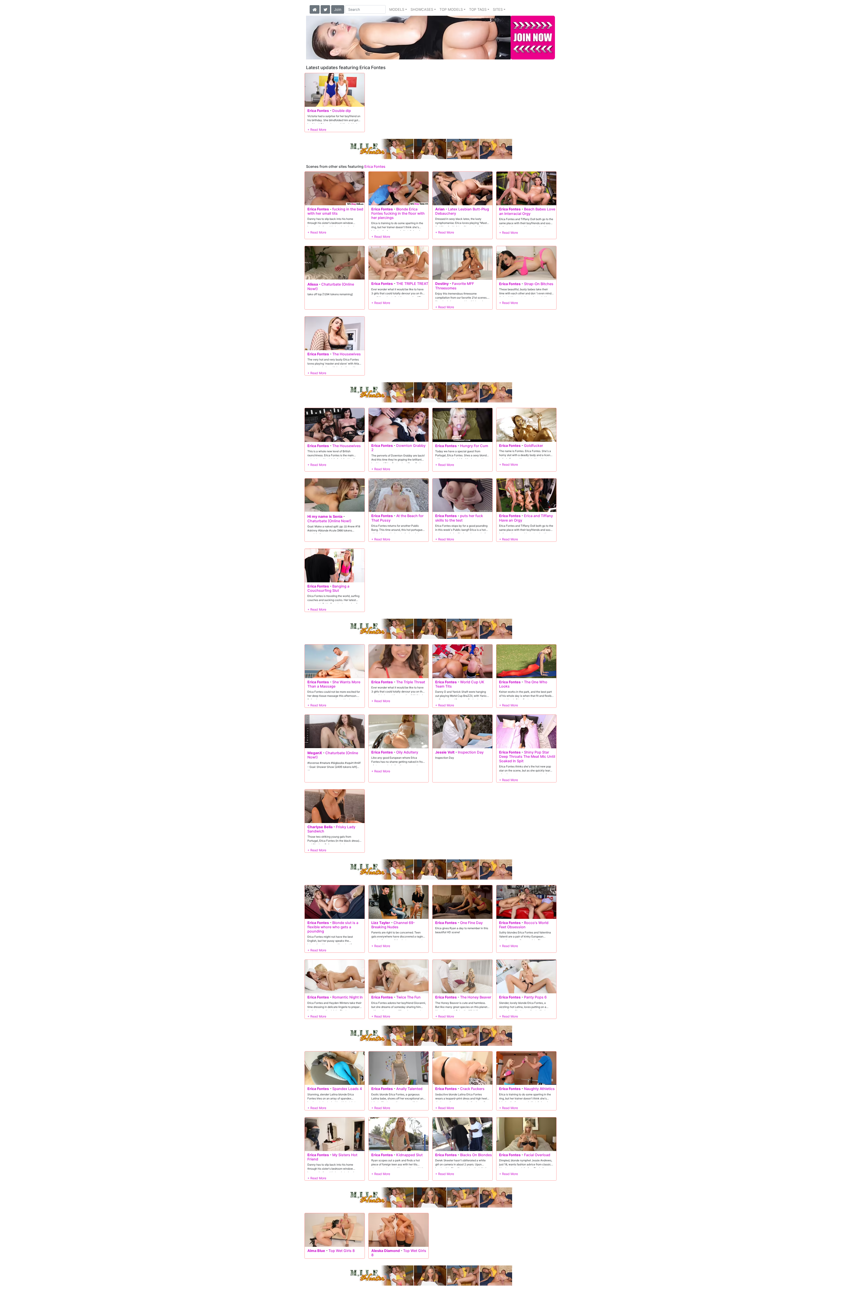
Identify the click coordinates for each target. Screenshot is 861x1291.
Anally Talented (409, 1088)
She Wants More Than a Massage (333, 684)
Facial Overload (537, 1155)
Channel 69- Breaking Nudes (393, 924)
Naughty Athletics (539, 1088)
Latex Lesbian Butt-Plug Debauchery (462, 211)
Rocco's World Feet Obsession (523, 924)
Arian (440, 209)
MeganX (314, 753)
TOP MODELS (451, 9)
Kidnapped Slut (409, 1155)
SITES (498, 9)
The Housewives (346, 354)
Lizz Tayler (380, 922)
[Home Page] (315, 9)
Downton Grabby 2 (398, 447)
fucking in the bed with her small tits (335, 211)
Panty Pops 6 (535, 997)
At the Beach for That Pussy (397, 517)
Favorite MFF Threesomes (454, 285)
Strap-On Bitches (538, 284)
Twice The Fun (408, 997)
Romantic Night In (347, 997)
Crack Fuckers (472, 1088)
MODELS (396, 9)
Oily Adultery (407, 752)
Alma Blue (316, 1250)
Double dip (341, 110)
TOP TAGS (478, 9)
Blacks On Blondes (476, 1155)
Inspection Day (471, 752)
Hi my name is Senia (324, 516)
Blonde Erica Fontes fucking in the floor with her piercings (398, 213)
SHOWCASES (422, 9)
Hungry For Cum (474, 445)
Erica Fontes (318, 110)
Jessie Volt (444, 752)
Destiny (442, 283)
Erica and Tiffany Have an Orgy (526, 517)
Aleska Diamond (385, 1250)
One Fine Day (471, 922)
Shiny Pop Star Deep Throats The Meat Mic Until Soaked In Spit (527, 756)
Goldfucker (533, 445)
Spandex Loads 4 (347, 1088)
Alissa (312, 284)
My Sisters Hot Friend (332, 1157)
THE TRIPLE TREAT (412, 283)
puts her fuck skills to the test (459, 517)
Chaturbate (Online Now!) (330, 286)
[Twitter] (325, 9)
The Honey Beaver (475, 997)
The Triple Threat (410, 682)
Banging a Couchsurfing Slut (328, 588)
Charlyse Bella (320, 827)
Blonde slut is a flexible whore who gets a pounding (332, 926)
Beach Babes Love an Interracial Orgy (527, 211)
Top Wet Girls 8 (341, 1250)
